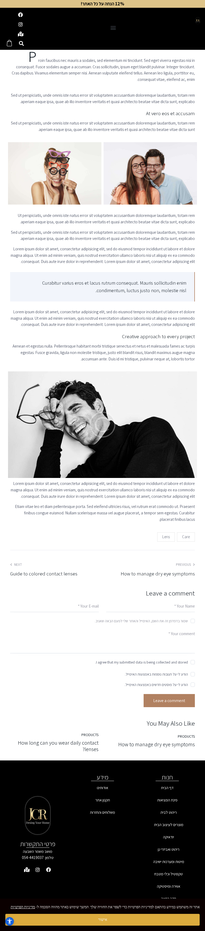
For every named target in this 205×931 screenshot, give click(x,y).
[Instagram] (20, 24)
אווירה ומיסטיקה (168, 886)
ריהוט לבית (168, 812)
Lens (166, 536)
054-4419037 (33, 857)
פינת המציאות (167, 799)
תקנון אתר (102, 799)
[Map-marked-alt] (20, 34)
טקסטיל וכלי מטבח (168, 873)
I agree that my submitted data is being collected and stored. (141, 662)
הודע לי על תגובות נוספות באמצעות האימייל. (156, 674)
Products (186, 736)
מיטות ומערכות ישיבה (168, 861)
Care (186, 536)
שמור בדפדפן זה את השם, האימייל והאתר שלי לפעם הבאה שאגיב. (141, 621)
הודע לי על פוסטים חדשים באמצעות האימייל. (156, 684)
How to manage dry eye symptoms (156, 744)
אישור (102, 919)
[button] (113, 27)
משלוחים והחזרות (102, 812)
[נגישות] (9, 921)
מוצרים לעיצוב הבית (168, 824)
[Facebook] (20, 15)
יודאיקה (168, 836)
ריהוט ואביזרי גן (168, 849)
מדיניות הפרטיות (23, 907)
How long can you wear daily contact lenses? (58, 746)
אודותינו (102, 787)
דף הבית (167, 787)
